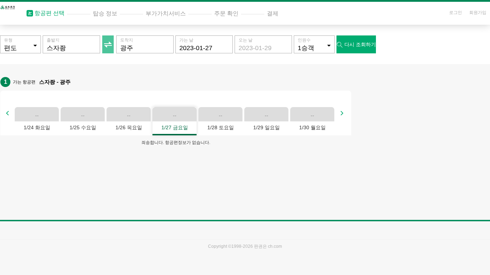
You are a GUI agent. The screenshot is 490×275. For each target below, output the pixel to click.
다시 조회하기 (356, 45)
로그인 (455, 12)
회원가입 (477, 12)
